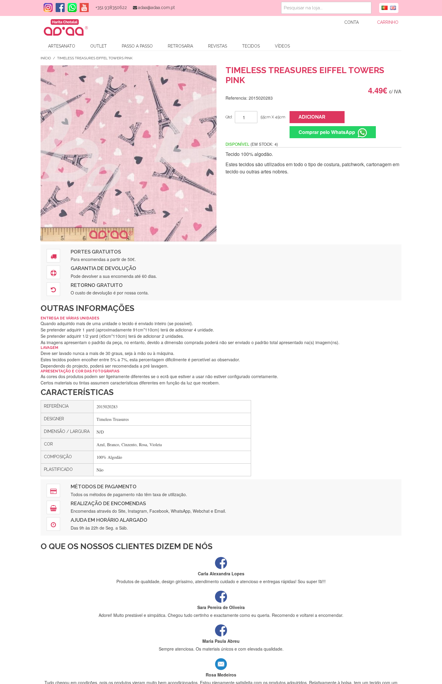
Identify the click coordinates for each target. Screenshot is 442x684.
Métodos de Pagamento (104, 486)
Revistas (217, 46)
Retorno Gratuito (97, 285)
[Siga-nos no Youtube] (83, 7)
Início (46, 58)
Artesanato (61, 46)
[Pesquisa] (365, 8)
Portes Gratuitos (96, 252)
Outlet (98, 46)
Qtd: (229, 117)
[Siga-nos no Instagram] (47, 7)
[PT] (385, 7)
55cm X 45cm (272, 117)
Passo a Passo (137, 46)
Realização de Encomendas (108, 503)
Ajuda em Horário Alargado (109, 520)
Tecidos (251, 46)
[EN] (393, 7)
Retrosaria (180, 46)
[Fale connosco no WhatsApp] (71, 7)
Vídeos (282, 46)
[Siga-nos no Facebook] (59, 7)
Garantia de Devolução (103, 268)
